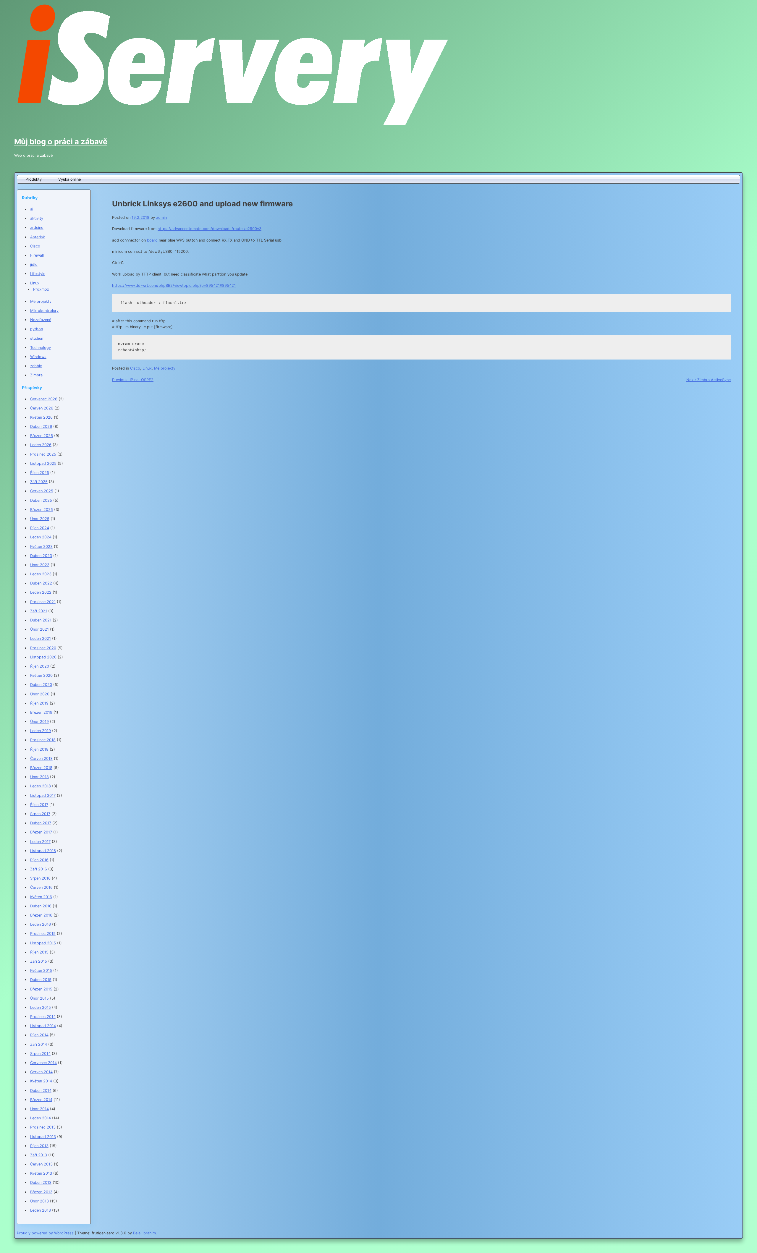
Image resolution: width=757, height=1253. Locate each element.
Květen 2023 (41, 546)
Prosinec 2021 (43, 602)
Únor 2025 (39, 519)
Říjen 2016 (39, 860)
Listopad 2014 (43, 1026)
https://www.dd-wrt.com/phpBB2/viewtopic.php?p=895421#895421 (174, 285)
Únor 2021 (39, 629)
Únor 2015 (39, 998)
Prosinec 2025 (43, 454)
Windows (38, 356)
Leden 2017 (40, 841)
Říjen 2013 (39, 1146)
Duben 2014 (40, 1090)
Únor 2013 (39, 1201)
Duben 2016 (40, 906)
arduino (36, 227)
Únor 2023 (39, 565)
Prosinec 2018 (43, 740)
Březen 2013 (41, 1192)
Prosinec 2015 (43, 933)
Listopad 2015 (43, 943)
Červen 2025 (41, 491)
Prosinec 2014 (43, 1016)
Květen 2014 (41, 1081)
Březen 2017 (41, 832)
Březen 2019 (41, 712)
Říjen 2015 (39, 952)
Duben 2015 (40, 979)
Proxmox (41, 289)
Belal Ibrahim (144, 1233)
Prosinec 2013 (43, 1127)
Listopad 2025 (43, 463)
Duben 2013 (40, 1182)
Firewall (37, 255)
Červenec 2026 (43, 399)
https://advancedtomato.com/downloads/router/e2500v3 (209, 228)
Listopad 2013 (43, 1136)
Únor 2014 (39, 1109)
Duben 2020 (41, 684)
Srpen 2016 (40, 878)
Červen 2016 (41, 887)
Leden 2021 (40, 638)
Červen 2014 (41, 1072)
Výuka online (69, 179)
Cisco (135, 368)
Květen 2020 (41, 675)
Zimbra (36, 375)
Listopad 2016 (43, 851)
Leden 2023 (40, 574)
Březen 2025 (41, 509)
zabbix (36, 366)
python (36, 329)
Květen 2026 (41, 417)
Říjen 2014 (39, 1035)
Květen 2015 (41, 970)
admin (161, 217)
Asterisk (37, 237)
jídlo (34, 264)
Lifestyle (37, 273)
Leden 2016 (40, 924)
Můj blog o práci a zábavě (60, 141)
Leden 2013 (40, 1210)
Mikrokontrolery (44, 310)
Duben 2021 (40, 620)
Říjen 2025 (39, 472)
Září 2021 (38, 611)
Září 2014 (38, 1044)
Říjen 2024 (39, 528)
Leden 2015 (40, 1007)
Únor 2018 (39, 777)
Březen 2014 (41, 1099)
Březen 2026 (41, 435)
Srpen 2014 (40, 1053)
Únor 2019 (39, 721)
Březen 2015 (41, 989)
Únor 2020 (39, 694)
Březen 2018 (41, 767)
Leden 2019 (40, 731)
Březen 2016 (41, 915)
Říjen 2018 (39, 749)
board (152, 240)
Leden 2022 (40, 592)
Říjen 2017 (39, 804)
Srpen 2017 (40, 814)
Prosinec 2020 (43, 648)
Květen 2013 (41, 1173)
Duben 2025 (41, 500)
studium (37, 338)
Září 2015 (38, 961)
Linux (147, 368)
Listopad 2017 (43, 795)
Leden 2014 (40, 1118)
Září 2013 (38, 1155)
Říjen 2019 (39, 703)
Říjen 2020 (39, 666)
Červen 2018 (41, 758)
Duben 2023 (41, 555)
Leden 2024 (40, 537)
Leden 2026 (40, 445)
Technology (40, 347)
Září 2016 (38, 869)
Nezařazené (40, 320)
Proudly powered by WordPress (46, 1233)
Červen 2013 (41, 1164)
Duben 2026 (41, 426)
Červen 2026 (41, 408)
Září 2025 (39, 482)
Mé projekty (164, 368)
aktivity (36, 218)
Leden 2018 (40, 786)
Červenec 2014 (43, 1063)
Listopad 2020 (43, 657)
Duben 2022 (41, 583)
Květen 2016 (41, 897)
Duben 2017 (40, 823)
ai (31, 209)
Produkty (33, 179)
